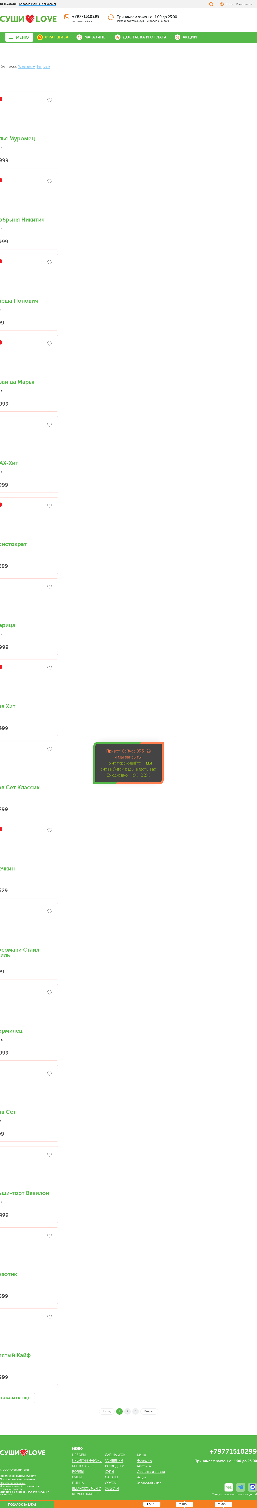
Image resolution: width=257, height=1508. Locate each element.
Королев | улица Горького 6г (37, 3)
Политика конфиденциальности (18, 1475)
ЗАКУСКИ (112, 1488)
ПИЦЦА (78, 1483)
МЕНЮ (22, 37)
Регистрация (244, 4)
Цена (46, 66)
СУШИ (77, 1477)
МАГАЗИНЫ (96, 37)
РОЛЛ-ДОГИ (114, 1466)
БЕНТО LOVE (81, 1466)
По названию (26, 66)
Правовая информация (12, 1483)
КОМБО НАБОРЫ (85, 1494)
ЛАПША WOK (115, 1455)
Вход (229, 4)
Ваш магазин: (9, 3)
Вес (39, 66)
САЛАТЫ (111, 1477)
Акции (141, 1477)
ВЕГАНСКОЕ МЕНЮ (86, 1488)
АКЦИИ (190, 37)
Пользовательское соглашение (17, 1479)
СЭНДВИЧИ (114, 1460)
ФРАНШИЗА (56, 37)
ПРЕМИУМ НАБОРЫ (87, 1460)
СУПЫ (109, 1472)
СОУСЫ (110, 1483)
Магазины (144, 1466)
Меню (141, 1455)
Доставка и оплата (151, 1472)
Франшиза (144, 1460)
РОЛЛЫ (78, 1472)
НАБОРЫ (79, 1455)
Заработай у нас (149, 1483)
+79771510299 (86, 16)
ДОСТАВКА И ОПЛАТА (145, 37)
